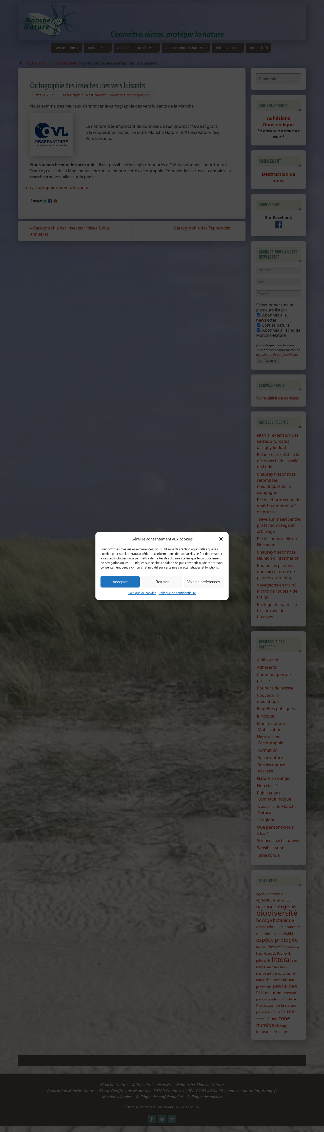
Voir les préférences (203, 582)
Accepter (120, 582)
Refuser (162, 582)
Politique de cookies (142, 593)
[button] (221, 538)
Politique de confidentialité (177, 593)
